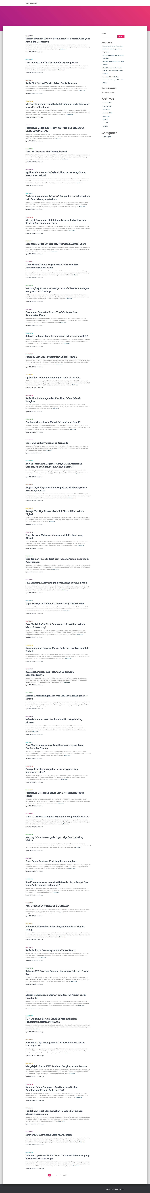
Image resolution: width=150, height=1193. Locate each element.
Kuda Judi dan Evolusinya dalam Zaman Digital (51, 950)
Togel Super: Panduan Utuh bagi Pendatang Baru (51, 861)
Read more (63, 49)
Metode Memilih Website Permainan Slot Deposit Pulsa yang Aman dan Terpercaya (112, 49)
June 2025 (105, 123)
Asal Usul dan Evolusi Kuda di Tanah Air (47, 905)
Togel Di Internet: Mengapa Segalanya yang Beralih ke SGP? (57, 816)
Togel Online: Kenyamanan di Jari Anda (47, 442)
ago (39, 51)
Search (104, 33)
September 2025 (107, 112)
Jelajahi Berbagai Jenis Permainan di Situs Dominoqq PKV (57, 336)
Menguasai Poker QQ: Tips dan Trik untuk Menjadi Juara (56, 243)
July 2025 (105, 119)
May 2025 (105, 126)
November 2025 (107, 106)
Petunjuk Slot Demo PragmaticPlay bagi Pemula (51, 356)
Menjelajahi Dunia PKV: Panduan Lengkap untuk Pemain (56, 1066)
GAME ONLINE (29, 35)
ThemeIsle (121, 1189)
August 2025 (106, 116)
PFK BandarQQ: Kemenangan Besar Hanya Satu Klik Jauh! (57, 582)
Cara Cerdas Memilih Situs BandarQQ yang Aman (52, 62)
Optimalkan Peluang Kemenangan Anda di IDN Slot (53, 377)
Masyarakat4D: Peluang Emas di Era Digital (49, 1134)
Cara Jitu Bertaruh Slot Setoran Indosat (46, 151)
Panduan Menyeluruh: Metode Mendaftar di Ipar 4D (53, 422)
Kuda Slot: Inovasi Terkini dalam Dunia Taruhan (51, 83)
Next (64, 1175)
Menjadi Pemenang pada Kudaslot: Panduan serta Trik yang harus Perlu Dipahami (113, 70)
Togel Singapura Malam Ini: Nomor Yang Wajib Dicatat (55, 603)
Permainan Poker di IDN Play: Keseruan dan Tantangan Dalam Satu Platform (113, 79)
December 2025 (107, 102)
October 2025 (106, 109)
